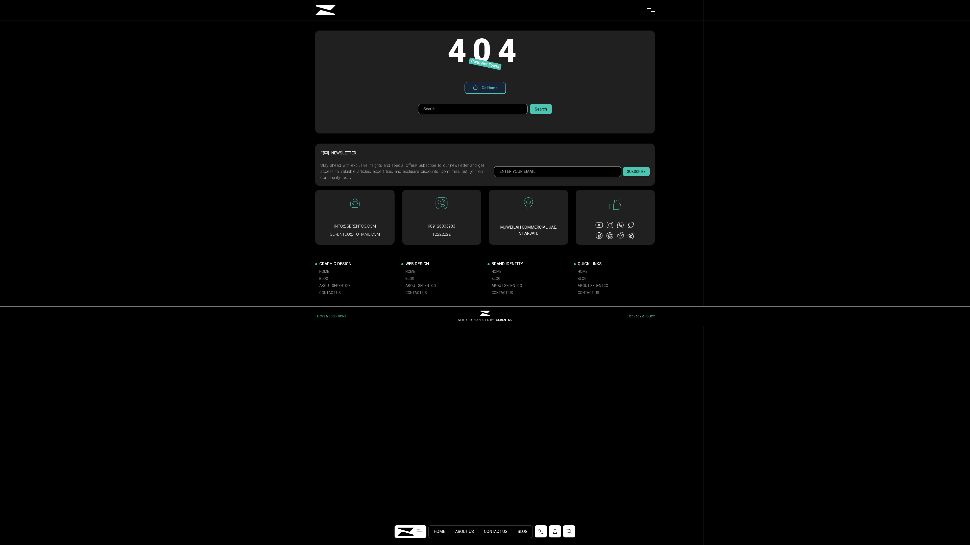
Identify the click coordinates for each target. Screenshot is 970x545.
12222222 (441, 234)
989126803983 (441, 226)
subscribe (636, 172)
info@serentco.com (355, 226)
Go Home (489, 88)
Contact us (495, 531)
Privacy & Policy (642, 316)
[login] (555, 531)
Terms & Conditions (330, 316)
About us (464, 531)
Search (541, 109)
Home (439, 531)
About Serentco (334, 286)
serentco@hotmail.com (355, 234)
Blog (522, 531)
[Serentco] (325, 10)
